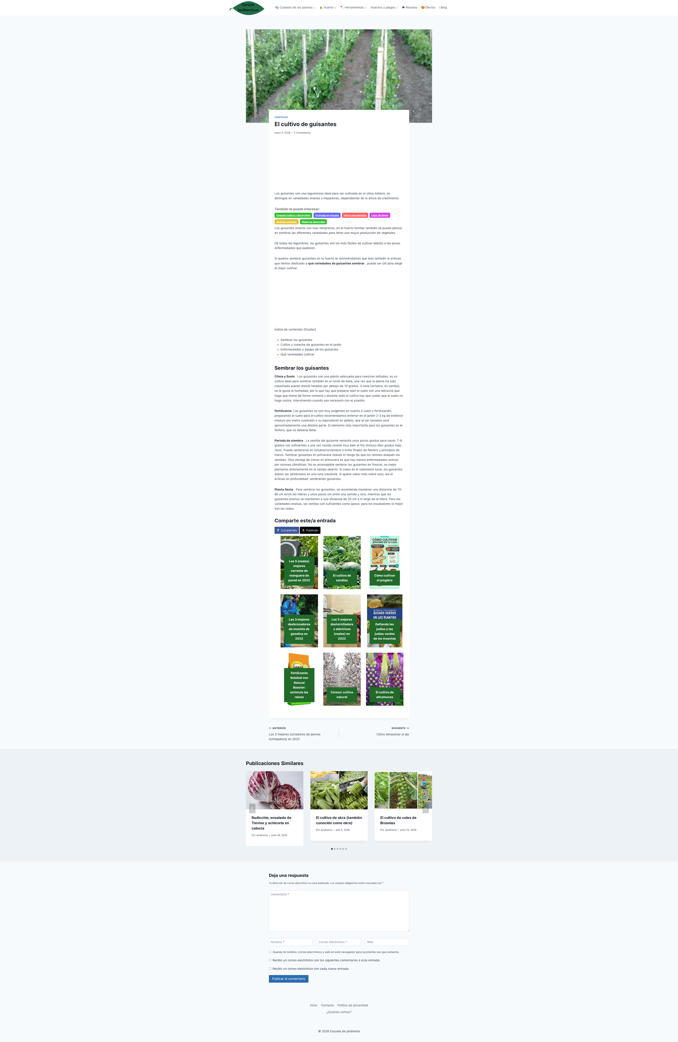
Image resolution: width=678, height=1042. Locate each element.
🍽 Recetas (409, 7)
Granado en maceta (327, 215)
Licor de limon (379, 215)
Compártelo (289, 530)
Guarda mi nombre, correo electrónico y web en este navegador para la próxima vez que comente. (336, 952)
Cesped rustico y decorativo (293, 215)
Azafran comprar (286, 221)
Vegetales (281, 117)
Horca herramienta (355, 215)
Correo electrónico (333, 942)
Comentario (279, 894)
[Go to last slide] (252, 808)
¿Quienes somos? (339, 1012)
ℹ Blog (443, 7)
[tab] (332, 849)
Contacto (327, 1005)
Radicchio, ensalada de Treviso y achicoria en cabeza (271, 823)
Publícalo (312, 530)
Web (370, 942)
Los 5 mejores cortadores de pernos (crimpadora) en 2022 (294, 734)
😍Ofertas (428, 7)
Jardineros (262, 835)
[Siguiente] (426, 808)
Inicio (313, 1005)
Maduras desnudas (313, 221)
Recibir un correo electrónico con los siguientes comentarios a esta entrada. (326, 960)
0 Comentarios (302, 132)
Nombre (277, 942)
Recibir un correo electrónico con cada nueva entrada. (311, 968)
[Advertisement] (339, 165)
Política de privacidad (352, 1005)
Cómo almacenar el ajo (393, 731)
